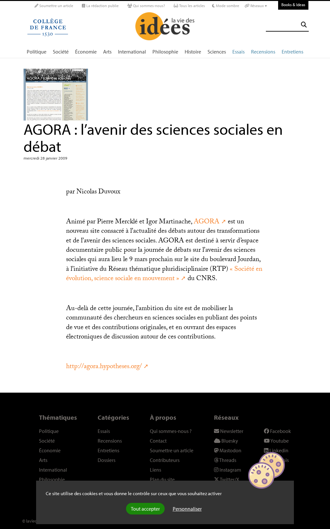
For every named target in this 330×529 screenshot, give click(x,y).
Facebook (280, 431)
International (132, 51)
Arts (107, 51)
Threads (227, 460)
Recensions (263, 51)
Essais (238, 51)
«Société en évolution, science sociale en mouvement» (164, 274)
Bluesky (229, 440)
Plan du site (162, 479)
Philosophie (165, 51)
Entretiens (292, 51)
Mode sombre (227, 5)
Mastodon (229, 450)
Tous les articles (191, 5)
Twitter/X (229, 479)
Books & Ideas (293, 4)
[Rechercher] (304, 25)
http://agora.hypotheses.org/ (104, 367)
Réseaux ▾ (258, 5)
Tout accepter (145, 508)
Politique (36, 51)
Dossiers (106, 460)
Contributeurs (165, 460)
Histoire (193, 51)
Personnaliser (187, 508)
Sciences (217, 51)
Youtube (279, 440)
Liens (155, 469)
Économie (86, 51)
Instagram (229, 469)
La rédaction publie (102, 5)
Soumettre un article (55, 5)
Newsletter (231, 431)
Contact (158, 440)
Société (61, 51)
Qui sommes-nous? (148, 5)
